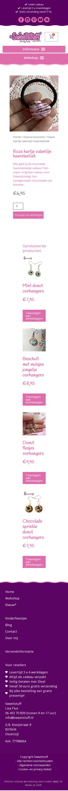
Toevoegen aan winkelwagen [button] (34, 315)
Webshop (12, 598)
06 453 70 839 (15, 713)
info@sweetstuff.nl (19, 718)
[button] (34, 49)
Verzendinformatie (19, 651)
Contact (11, 631)
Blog (8, 625)
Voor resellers (15, 665)
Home (17, 137)
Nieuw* (10, 605)
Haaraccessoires (34, 137)
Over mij (11, 638)
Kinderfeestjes (16, 618)
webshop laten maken (40, 781)
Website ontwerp (13, 781)
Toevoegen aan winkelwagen (28, 215)
